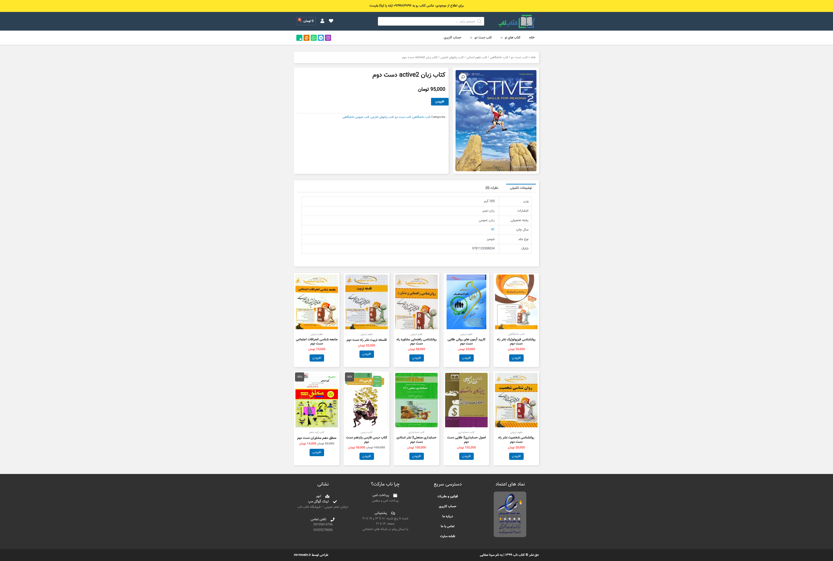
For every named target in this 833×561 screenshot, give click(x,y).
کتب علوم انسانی (477, 57)
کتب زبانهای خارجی (452, 57)
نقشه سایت (447, 536)
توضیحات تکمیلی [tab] (521, 188)
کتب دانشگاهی (499, 57)
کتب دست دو (483, 37)
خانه (532, 37)
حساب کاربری (452, 37)
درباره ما (447, 516)
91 (493, 229)
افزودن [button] (516, 357)
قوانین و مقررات (448, 496)
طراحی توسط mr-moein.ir (311, 555)
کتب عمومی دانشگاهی (356, 117)
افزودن (439, 101)
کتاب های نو (512, 37)
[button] (463, 77)
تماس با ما (447, 526)
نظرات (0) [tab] (491, 188)
